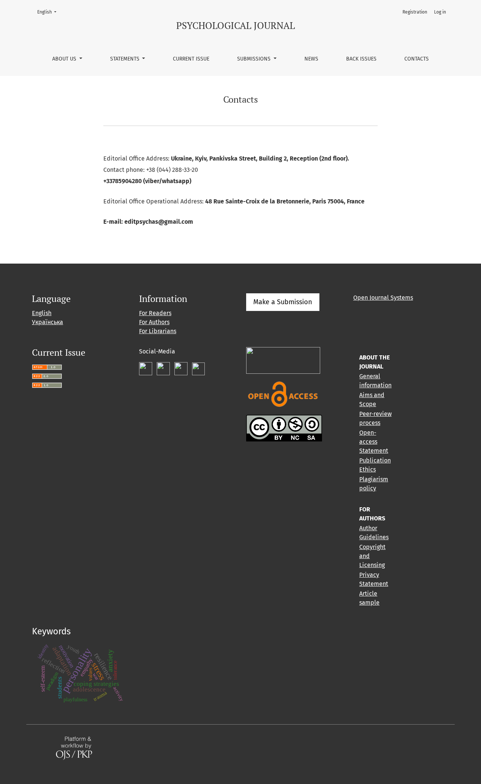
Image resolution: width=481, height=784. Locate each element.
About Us (65, 59)
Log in (440, 12)
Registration (414, 12)
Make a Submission (282, 302)
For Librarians (157, 331)
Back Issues (361, 59)
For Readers (155, 313)
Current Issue (191, 59)
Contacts (416, 59)
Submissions (254, 59)
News (311, 59)
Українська (47, 322)
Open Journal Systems (383, 297)
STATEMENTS (125, 59)
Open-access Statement (373, 441)
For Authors (154, 322)
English (49, 12)
